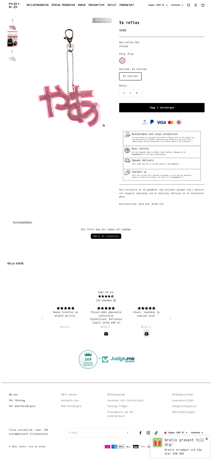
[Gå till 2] (12, 40)
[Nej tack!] (206, 439)
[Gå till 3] (12, 56)
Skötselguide (116, 394)
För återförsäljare (22, 406)
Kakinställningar (183, 412)
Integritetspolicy (184, 406)
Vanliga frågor (117, 406)
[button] (43, 318)
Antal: (123, 86)
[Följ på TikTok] (156, 433)
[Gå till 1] (12, 25)
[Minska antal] (123, 93)
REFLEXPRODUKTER (38, 5)
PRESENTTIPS (96, 5)
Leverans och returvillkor (125, 400)
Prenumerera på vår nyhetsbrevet (120, 414)
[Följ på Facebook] (140, 433)
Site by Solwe (37, 447)
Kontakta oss (70, 400)
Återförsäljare (71, 406)
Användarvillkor (183, 394)
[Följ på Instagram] (148, 433)
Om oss (13, 394)
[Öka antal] (136, 93)
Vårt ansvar (69, 394)
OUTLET (112, 5)
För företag (17, 400)
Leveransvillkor (183, 400)
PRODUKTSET (127, 5)
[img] (106, 296)
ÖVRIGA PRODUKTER (63, 5)
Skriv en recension (106, 236)
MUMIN (81, 5)
